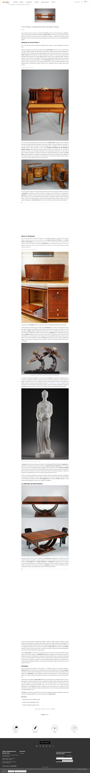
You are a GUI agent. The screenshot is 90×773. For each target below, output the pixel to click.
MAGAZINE (35, 732)
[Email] (43, 714)
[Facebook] (42, 714)
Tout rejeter (11, 771)
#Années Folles (43, 708)
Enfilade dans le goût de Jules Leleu (28, 249)
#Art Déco (48, 708)
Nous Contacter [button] (45, 742)
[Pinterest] (47, 714)
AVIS (74, 732)
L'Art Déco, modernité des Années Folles (40, 27)
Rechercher (82, 2)
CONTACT (16, 732)
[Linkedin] (43, 746)
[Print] (45, 714)
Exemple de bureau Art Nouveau (27, 67)
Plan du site (22, 753)
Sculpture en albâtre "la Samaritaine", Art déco (31, 461)
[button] (15, 728)
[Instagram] (46, 746)
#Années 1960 (37, 708)
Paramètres (4, 771)
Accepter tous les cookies (21, 771)
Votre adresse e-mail (60, 756)
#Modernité (53, 708)
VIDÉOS (54, 732)
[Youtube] (50, 746)
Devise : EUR (77, 2)
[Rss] (53, 746)
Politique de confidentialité (82, 769)
